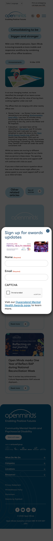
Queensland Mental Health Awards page (23, 303)
